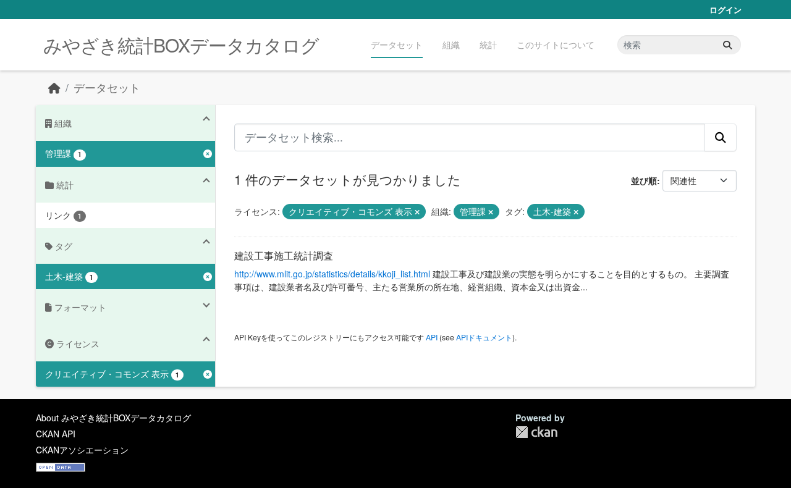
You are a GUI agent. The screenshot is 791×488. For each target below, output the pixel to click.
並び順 (644, 180)
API (432, 337)
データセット (397, 44)
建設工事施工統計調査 (283, 255)
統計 (488, 44)
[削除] (417, 212)
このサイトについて (555, 44)
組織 (451, 44)
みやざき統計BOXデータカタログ (181, 45)
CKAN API (55, 433)
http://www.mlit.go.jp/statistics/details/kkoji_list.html (332, 273)
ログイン (725, 9)
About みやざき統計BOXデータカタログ (113, 417)
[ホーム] (54, 87)
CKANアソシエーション (82, 450)
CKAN (536, 432)
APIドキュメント (484, 337)
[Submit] (727, 44)
